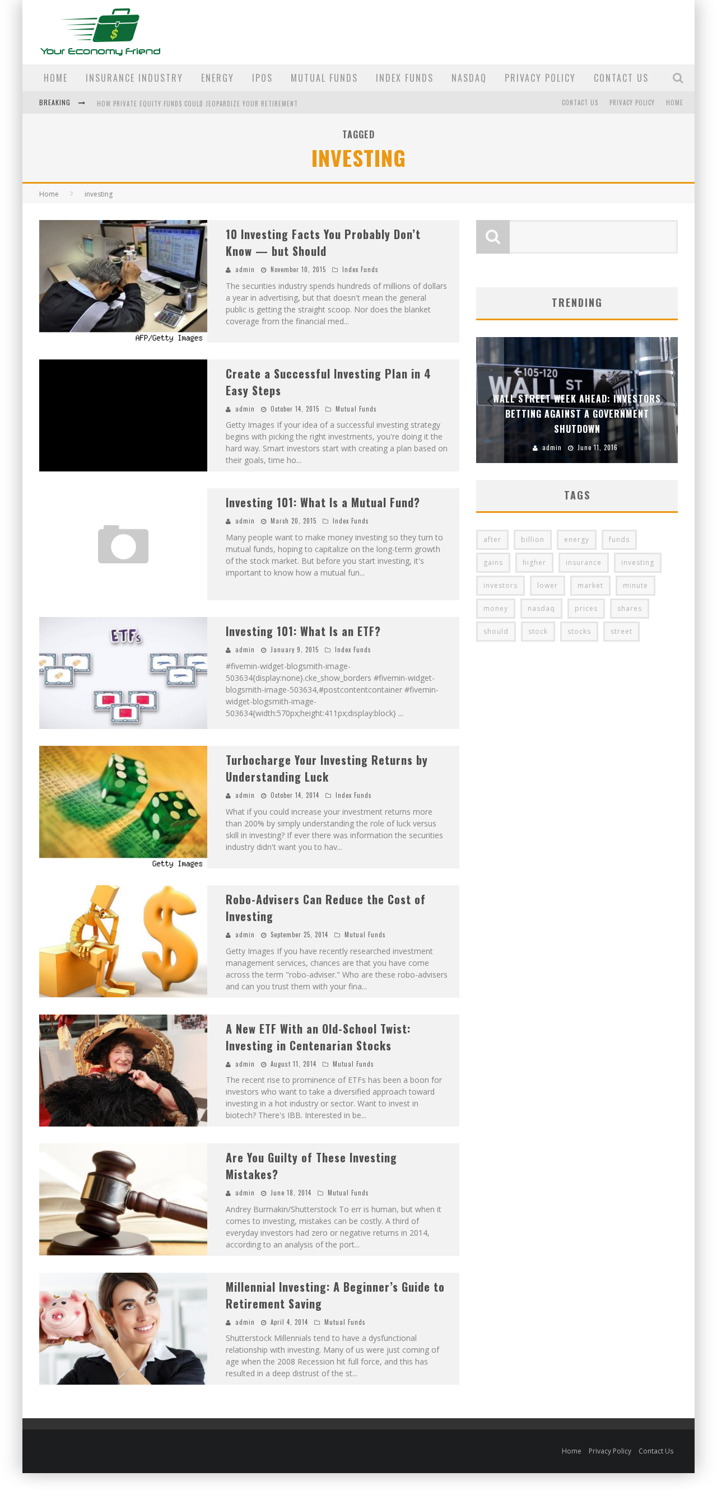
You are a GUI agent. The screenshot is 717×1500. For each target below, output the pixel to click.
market (590, 585)
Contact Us (621, 78)
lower (547, 585)
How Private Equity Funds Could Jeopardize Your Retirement (197, 103)
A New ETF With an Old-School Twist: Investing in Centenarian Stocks (318, 1037)
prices (586, 608)
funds (619, 539)
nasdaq (541, 608)
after (492, 539)
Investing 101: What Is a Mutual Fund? (323, 502)
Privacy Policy (540, 78)
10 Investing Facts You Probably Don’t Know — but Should (323, 242)
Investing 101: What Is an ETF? (303, 631)
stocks (579, 631)
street (621, 631)
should (496, 631)
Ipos (262, 78)
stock (538, 631)
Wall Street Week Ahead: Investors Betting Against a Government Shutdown (577, 414)
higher (534, 562)
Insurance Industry (134, 78)
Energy (217, 78)
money (495, 608)
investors (500, 585)
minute (635, 585)
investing (637, 562)
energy (576, 539)
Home (56, 78)
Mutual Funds (324, 78)
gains (493, 562)
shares (629, 608)
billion (532, 539)
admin (245, 269)
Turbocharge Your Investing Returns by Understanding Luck (327, 768)
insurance (584, 562)
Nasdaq (469, 78)
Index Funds (405, 78)
